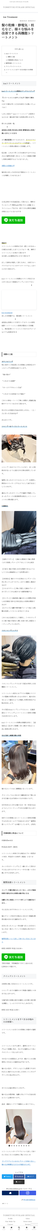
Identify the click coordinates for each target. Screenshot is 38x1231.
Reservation (28, 1221)
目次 (16, 49)
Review (27, 1224)
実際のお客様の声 (8, 166)
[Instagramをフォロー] (27, 1193)
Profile (11, 1218)
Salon (28, 1218)
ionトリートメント (12, 53)
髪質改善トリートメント (13, 63)
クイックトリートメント (13, 66)
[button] (9, 1146)
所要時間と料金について (15, 60)
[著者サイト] (10, 1193)
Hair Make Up (10, 1221)
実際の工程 (11, 57)
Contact (10, 1224)
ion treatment (7, 313)
